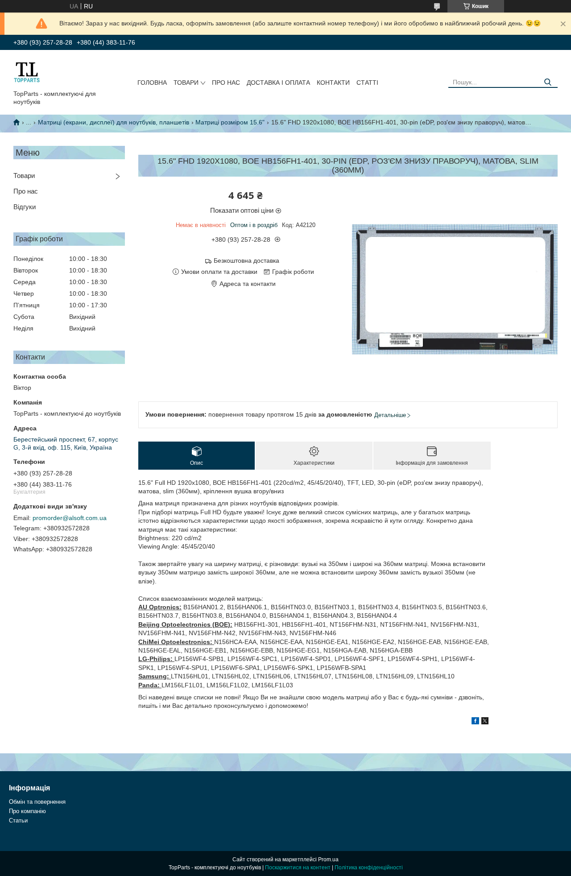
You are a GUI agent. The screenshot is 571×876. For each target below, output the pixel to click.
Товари (186, 82)
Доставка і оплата (278, 82)
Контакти (333, 82)
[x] (484, 722)
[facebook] (475, 722)
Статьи (18, 820)
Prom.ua (328, 859)
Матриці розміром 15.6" (230, 122)
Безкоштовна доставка (246, 260)
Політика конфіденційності (369, 867)
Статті (367, 82)
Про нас (226, 82)
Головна (152, 82)
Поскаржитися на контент (298, 867)
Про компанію (27, 811)
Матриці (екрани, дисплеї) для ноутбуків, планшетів (113, 122)
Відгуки (24, 207)
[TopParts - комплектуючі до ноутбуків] (26, 71)
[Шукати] (548, 82)
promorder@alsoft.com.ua (70, 517)
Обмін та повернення (37, 801)
